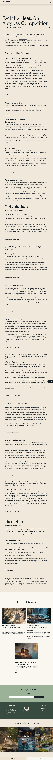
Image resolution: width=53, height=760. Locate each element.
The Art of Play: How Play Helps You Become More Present (25, 663)
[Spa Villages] (13, 2)
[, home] (6, 2)
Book (41, 758)
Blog (43, 710)
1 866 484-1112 (12, 713)
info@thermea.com (12, 716)
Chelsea (18, 72)
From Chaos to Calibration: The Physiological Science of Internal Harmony (38, 629)
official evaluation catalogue (22, 129)
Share (49, 27)
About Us (43, 708)
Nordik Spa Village (23, 39)
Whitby (6, 72)
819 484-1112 (12, 712)
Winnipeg (43, 70)
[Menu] (50, 2)
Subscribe (38, 697)
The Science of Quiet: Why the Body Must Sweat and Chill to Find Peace (13, 628)
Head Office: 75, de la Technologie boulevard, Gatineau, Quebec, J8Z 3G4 (11, 709)
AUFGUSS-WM (19, 61)
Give (14, 758)
